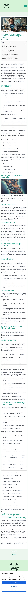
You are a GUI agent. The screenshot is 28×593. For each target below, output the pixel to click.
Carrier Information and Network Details (10, 54)
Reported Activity (8, 51)
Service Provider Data (8, 55)
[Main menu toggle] (25, 6)
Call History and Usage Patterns (9, 50)
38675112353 (5, 45)
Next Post (14, 554)
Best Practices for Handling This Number (10, 57)
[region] (14, 582)
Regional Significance (8, 47)
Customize (14, 586)
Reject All (14, 590)
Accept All (14, 582)
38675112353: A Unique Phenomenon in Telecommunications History (10, 59)
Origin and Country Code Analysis (9, 46)
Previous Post (14, 551)
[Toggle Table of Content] (23, 43)
